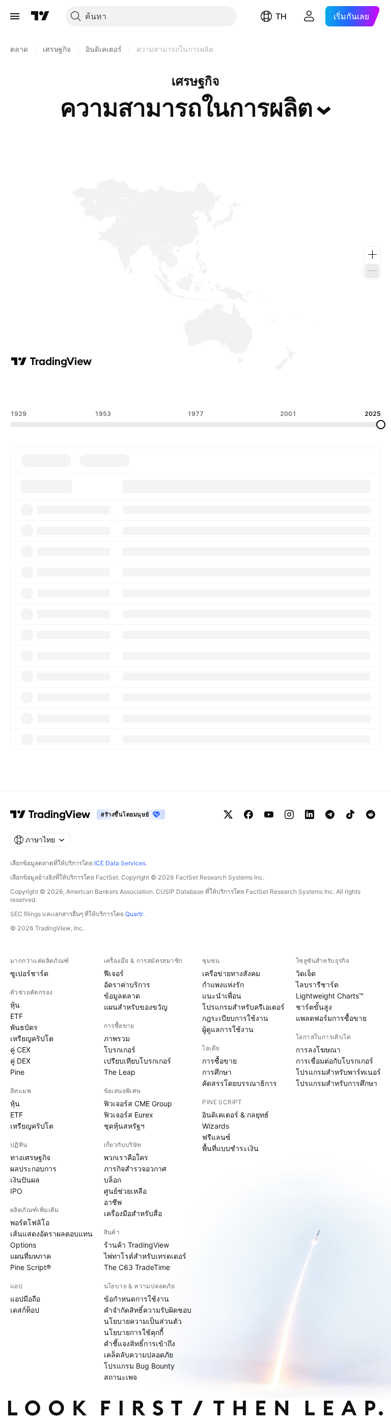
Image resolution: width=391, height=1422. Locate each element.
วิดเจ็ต (306, 973)
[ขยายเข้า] (372, 255)
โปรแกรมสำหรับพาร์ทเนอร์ (338, 1072)
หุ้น (15, 1005)
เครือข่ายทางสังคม (231, 973)
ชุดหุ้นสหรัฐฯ (124, 1126)
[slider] (380, 424)
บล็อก (112, 1179)
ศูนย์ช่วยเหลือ (125, 1191)
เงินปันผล (25, 1179)
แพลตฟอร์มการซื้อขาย (331, 1018)
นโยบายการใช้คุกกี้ (133, 1332)
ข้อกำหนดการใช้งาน (136, 1298)
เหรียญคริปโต (31, 1038)
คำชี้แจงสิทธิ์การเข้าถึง (139, 1343)
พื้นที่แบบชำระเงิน (230, 1148)
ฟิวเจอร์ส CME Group (138, 1103)
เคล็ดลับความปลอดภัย (138, 1354)
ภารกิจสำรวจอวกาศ (135, 1168)
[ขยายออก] (372, 271)
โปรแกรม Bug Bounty (139, 1366)
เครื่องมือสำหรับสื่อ (133, 1213)
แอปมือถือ (25, 1298)
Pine (17, 1072)
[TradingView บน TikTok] (350, 814)
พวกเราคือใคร (126, 1157)
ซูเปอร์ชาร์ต (29, 973)
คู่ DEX (20, 1060)
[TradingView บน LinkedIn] (309, 814)
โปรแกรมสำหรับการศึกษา (336, 1083)
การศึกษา (217, 1072)
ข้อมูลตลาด (122, 995)
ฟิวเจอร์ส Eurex (128, 1114)
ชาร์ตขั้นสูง (314, 1007)
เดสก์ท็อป (24, 1310)
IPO (16, 1191)
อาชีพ (113, 1202)
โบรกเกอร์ (119, 1049)
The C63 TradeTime (137, 1267)
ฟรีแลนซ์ (216, 1137)
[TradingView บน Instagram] (289, 814)
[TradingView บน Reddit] (371, 814)
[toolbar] (195, 389)
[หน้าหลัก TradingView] (40, 16)
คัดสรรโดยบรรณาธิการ (239, 1083)
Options (23, 1245)
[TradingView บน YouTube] (269, 814)
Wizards (215, 1126)
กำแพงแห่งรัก (223, 984)
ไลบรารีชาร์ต (317, 984)
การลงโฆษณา (318, 1049)
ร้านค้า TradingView (136, 1245)
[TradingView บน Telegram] (330, 814)
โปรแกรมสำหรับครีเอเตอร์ (243, 1007)
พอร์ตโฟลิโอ (29, 1222)
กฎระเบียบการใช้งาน (235, 1018)
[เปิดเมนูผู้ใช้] (15, 16)
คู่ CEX (20, 1049)
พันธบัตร (24, 1027)
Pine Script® (30, 1267)
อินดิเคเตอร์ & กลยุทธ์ (235, 1114)
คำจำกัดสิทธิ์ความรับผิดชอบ (147, 1310)
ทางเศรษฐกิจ (30, 1157)
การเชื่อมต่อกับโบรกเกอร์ (334, 1060)
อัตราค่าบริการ (127, 984)
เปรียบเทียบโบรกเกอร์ (137, 1060)
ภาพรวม (117, 1038)
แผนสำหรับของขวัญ (135, 1007)
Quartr (134, 914)
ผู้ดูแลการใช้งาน (228, 1029)
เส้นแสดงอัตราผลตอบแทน (51, 1233)
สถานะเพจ (120, 1377)
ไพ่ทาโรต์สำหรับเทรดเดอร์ (145, 1256)
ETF (16, 1016)
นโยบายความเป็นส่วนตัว (143, 1321)
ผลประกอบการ (33, 1168)
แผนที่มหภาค (30, 1256)
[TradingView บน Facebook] (248, 814)
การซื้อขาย (219, 1060)
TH (281, 16)
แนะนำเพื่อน (221, 995)
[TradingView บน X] (228, 814)
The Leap (119, 1072)
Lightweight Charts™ (330, 995)
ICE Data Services (120, 863)
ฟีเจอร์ (114, 973)
